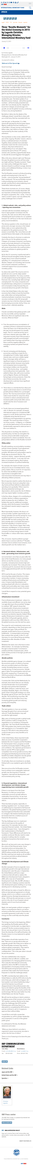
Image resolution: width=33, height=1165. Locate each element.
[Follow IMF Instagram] (7, 2)
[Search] (30, 8)
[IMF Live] (24, 1162)
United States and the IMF (9, 1075)
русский (15, 22)
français (20, 22)
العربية (3, 22)
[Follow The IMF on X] (1, 2)
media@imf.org (24, 1051)
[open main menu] (30, 3)
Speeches (4, 1078)
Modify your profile (25, 1141)
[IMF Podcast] (13, 2)
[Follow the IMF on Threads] (9, 2)
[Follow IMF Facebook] (3, 2)
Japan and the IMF (7, 1072)
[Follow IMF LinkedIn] (5, 2)
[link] (4, 18)
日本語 (7, 22)
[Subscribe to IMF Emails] (15, 2)
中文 (11, 22)
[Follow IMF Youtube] (11, 2)
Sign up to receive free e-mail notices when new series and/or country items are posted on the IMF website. (16, 1135)
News (3, 1061)
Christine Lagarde (5, 1102)
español (25, 22)
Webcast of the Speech (10, 63)
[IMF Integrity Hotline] (17, 2)
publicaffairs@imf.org (11, 1051)
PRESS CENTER (6, 1123)
